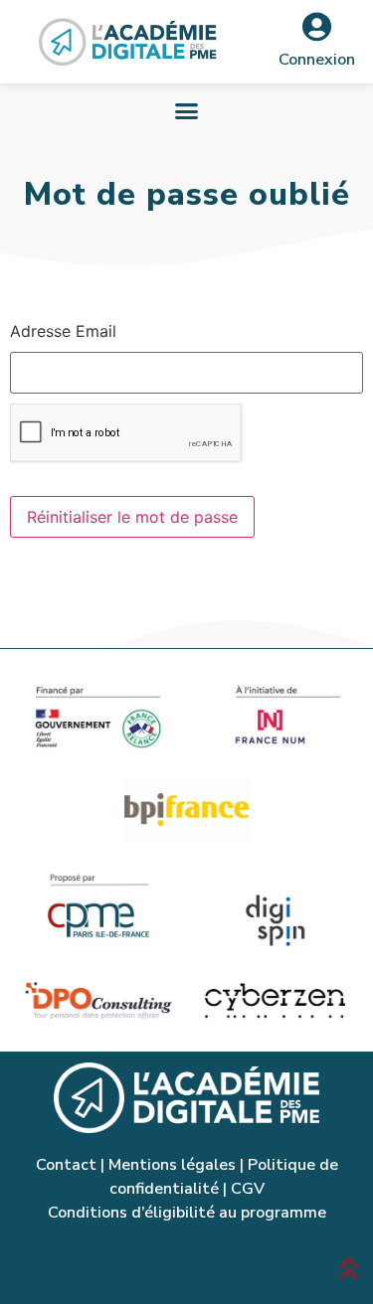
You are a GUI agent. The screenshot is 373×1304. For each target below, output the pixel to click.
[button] (187, 111)
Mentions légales (172, 1165)
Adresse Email (63, 331)
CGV (248, 1189)
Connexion (317, 60)
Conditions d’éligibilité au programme (187, 1212)
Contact (66, 1165)
